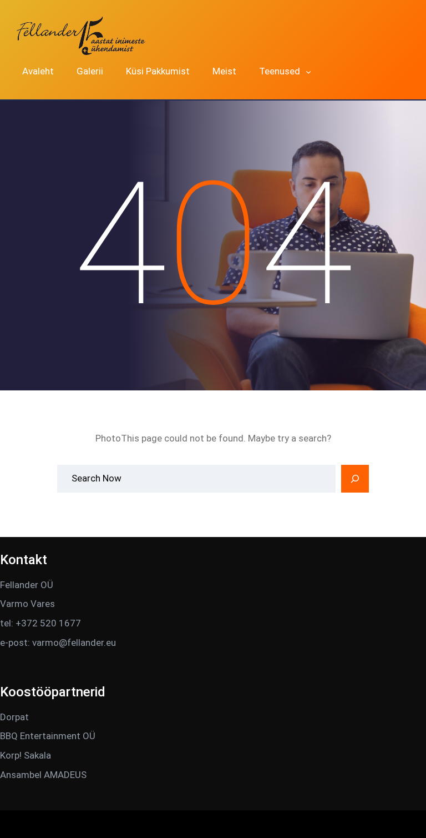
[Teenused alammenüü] (308, 71)
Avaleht (38, 71)
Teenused (279, 71)
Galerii (90, 71)
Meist (224, 71)
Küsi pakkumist (158, 71)
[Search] (355, 479)
